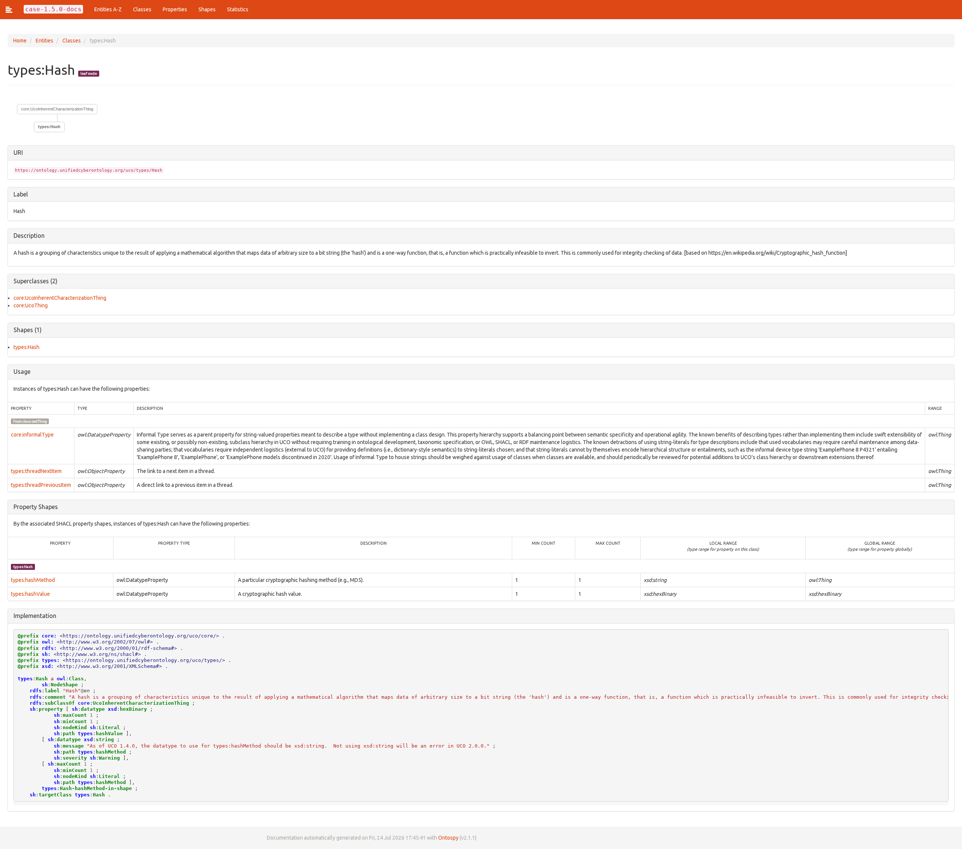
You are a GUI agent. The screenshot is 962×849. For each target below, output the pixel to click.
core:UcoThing (31, 305)
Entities (44, 41)
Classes (142, 9)
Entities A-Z (108, 9)
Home (20, 41)
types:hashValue (30, 594)
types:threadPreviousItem (41, 485)
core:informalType (32, 435)
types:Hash (26, 347)
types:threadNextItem (36, 471)
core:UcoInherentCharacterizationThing (57, 109)
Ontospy (448, 838)
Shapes (207, 9)
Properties (175, 9)
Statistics (237, 9)
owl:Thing (39, 421)
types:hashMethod (33, 580)
